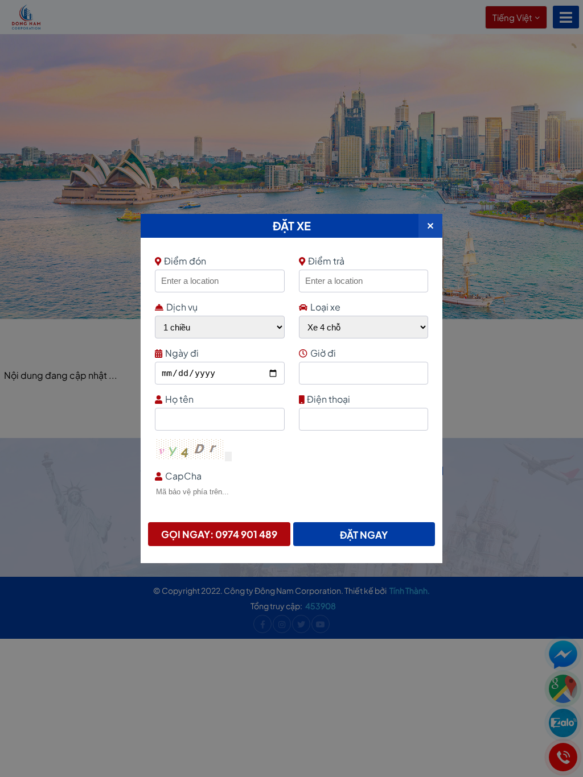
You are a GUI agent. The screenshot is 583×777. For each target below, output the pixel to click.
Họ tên (179, 399)
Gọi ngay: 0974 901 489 (219, 534)
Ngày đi (182, 353)
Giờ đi (323, 353)
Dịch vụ (182, 307)
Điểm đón (185, 261)
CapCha (183, 476)
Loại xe (325, 307)
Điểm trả (326, 261)
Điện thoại (328, 399)
